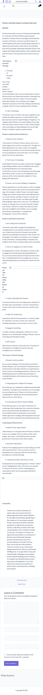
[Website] (21, 647)
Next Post (21, 584)
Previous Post (22, 580)
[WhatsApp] (10, 1)
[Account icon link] (40, 1)
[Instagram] (6, 1)
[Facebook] (3, 1)
